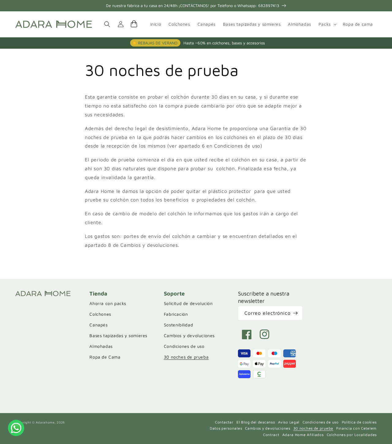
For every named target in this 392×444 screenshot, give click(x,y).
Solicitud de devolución (188, 303)
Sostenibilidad (178, 324)
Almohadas (100, 346)
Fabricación (176, 314)
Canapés (98, 324)
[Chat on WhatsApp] (16, 428)
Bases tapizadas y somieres (118, 335)
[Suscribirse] (295, 313)
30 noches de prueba (186, 356)
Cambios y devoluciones (189, 335)
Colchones (100, 314)
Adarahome (45, 422)
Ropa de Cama (104, 356)
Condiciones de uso (184, 346)
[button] (327, 24)
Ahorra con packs (107, 303)
